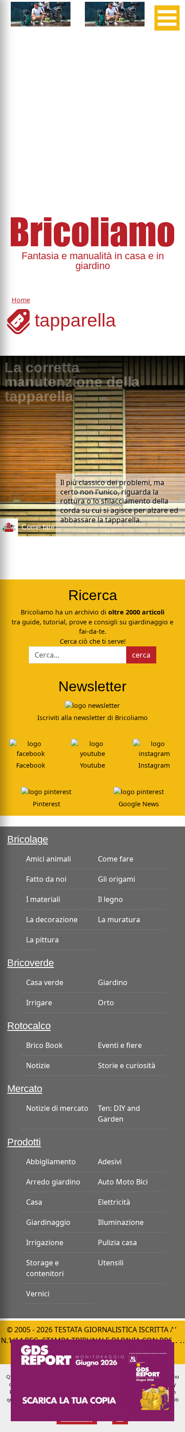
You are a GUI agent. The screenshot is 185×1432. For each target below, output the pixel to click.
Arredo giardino (53, 1182)
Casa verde (44, 982)
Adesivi (110, 1162)
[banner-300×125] (40, 13)
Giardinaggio (48, 1222)
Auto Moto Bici (123, 1182)
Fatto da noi (46, 879)
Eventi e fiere (120, 1045)
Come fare (115, 859)
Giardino (113, 982)
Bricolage (27, 839)
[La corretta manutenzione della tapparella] (92, 446)
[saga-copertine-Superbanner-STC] (92, 1379)
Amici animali (48, 859)
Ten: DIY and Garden (119, 1113)
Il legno (110, 899)
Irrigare (39, 1003)
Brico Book (44, 1045)
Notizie (38, 1065)
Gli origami (116, 879)
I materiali (43, 899)
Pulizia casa (117, 1242)
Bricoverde (30, 962)
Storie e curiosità (126, 1065)
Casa (34, 1202)
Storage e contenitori (45, 1268)
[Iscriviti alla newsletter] (92, 705)
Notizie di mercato (57, 1108)
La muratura (119, 919)
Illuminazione (121, 1222)
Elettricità (114, 1202)
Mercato (24, 1088)
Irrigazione (44, 1242)
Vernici (37, 1294)
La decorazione (52, 919)
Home (21, 300)
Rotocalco (29, 1025)
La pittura (42, 940)
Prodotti (24, 1142)
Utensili (110, 1263)
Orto (106, 1003)
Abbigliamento (51, 1162)
